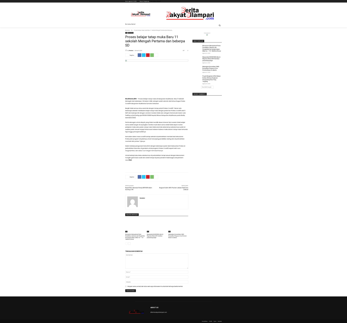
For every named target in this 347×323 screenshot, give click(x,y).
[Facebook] (211, 1)
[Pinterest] (148, 55)
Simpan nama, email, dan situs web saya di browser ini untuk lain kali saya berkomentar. (155, 286)
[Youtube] (221, 1)
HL (131, 30)
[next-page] (129, 243)
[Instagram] (213, 1)
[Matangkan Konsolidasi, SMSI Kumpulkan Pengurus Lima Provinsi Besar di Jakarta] (178, 225)
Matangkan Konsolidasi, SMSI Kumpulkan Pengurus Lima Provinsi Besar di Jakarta (177, 236)
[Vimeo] (218, 1)
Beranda (127, 30)
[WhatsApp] (152, 55)
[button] (219, 25)
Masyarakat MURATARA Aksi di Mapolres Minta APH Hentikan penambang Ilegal (155, 236)
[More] (156, 55)
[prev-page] (126, 243)
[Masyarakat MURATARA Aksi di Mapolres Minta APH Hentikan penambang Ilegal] (157, 225)
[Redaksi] (126, 50)
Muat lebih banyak (206, 87)
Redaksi (131, 50)
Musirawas (130, 32)
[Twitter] (216, 1)
